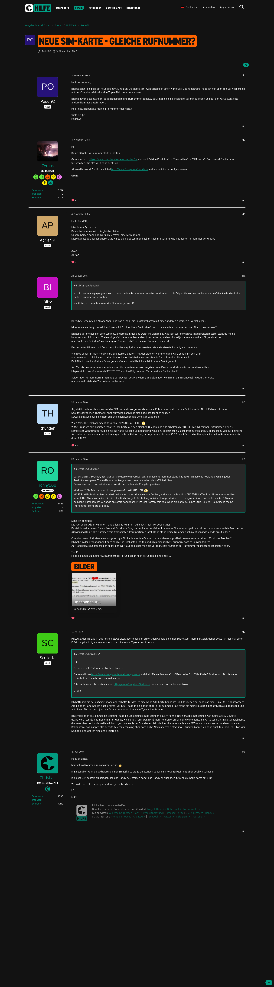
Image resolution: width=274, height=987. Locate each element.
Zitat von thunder (88, 468)
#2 (243, 139)
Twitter (167, 816)
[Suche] (241, 7)
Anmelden (209, 7)
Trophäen (37, 193)
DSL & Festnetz (194, 812)
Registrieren (226, 7)
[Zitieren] (242, 126)
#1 (244, 75)
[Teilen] (246, 65)
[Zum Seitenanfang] (268, 982)
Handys (209, 812)
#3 (243, 214)
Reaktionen (37, 190)
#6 (243, 459)
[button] (189, 7)
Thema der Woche (121, 816)
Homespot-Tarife (174, 812)
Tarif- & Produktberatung (148, 812)
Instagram (182, 816)
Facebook (152, 816)
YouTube (197, 816)
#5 (243, 402)
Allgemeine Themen (120, 812)
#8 (243, 751)
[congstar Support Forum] (38, 7)
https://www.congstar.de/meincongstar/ (112, 159)
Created (138, 816)
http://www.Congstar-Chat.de (128, 169)
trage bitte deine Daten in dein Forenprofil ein (173, 809)
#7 (243, 631)
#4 (243, 276)
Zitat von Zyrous (87, 653)
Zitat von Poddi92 (88, 285)
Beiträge (36, 197)
